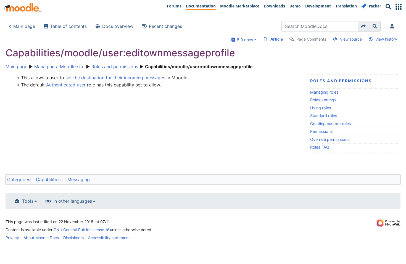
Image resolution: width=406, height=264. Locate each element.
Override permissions (330, 139)
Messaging (78, 179)
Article (276, 39)
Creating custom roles (330, 123)
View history (386, 39)
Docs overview (117, 26)
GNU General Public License (79, 229)
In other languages (72, 201)
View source (351, 39)
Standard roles (323, 115)
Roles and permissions (114, 66)
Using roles (320, 107)
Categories (18, 179)
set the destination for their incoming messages (115, 77)
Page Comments (311, 39)
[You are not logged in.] (393, 26)
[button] (398, 6)
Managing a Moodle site (59, 66)
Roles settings (323, 99)
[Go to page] (363, 26)
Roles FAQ (319, 147)
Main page (24, 26)
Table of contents (68, 26)
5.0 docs (244, 39)
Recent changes (165, 26)
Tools (27, 201)
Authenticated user (66, 85)
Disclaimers (73, 237)
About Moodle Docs (41, 237)
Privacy (12, 237)
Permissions (321, 131)
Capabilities (48, 179)
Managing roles (324, 92)
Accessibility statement (109, 237)
